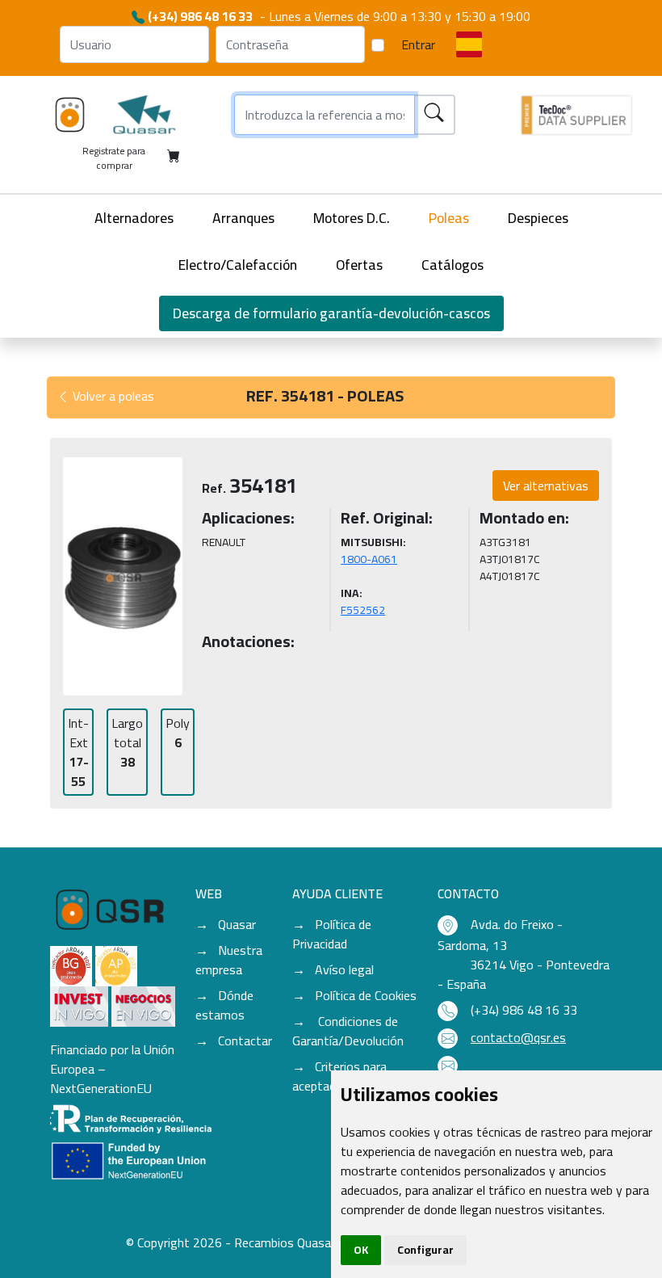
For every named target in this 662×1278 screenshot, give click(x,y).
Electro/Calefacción (237, 264)
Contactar (245, 1040)
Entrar (418, 44)
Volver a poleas (111, 396)
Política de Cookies (366, 995)
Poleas (449, 217)
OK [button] (361, 1249)
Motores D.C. (351, 217)
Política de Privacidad (331, 933)
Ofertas (359, 264)
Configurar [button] (425, 1249)
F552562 (363, 609)
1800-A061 (369, 559)
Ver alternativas (546, 485)
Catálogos (452, 264)
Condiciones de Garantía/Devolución (348, 1030)
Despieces (538, 217)
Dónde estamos (224, 1005)
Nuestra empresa (228, 959)
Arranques (243, 217)
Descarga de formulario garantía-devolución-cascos (331, 313)
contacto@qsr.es (518, 1037)
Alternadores (134, 217)
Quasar (237, 924)
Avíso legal (344, 969)
